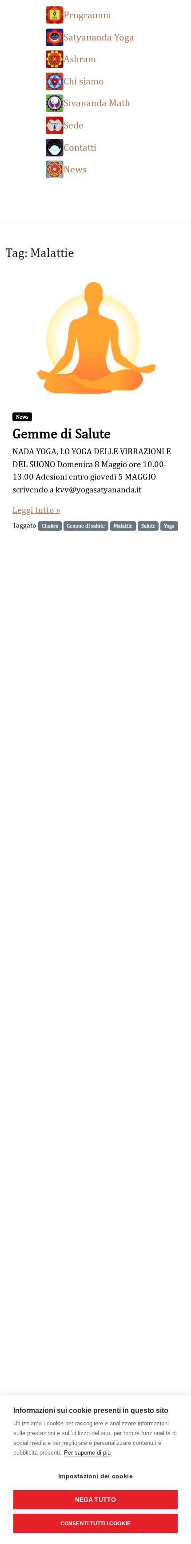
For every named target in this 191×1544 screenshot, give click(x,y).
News (75, 168)
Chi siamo (84, 80)
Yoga (169, 525)
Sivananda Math (97, 102)
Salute (148, 525)
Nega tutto (95, 1499)
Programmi (87, 14)
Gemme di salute (86, 525)
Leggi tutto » (36, 509)
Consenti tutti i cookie (95, 1523)
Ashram (80, 58)
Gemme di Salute (61, 433)
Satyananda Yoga (99, 36)
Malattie (123, 525)
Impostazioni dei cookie (95, 1476)
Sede (74, 124)
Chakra (50, 525)
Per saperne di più (87, 1452)
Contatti (80, 146)
